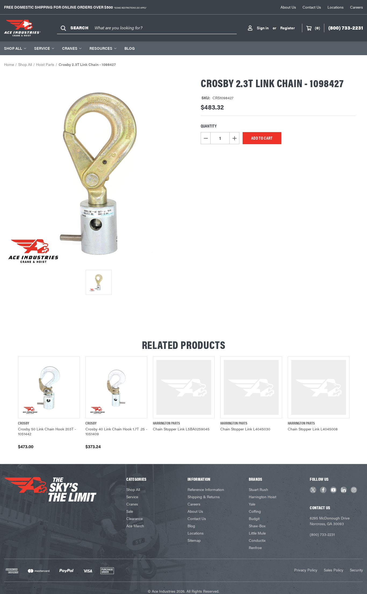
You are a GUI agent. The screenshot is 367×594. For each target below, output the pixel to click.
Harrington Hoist (262, 496)
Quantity (209, 126)
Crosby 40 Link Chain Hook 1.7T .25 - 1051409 (116, 431)
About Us (288, 7)
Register (287, 27)
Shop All (13, 48)
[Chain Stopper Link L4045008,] (318, 387)
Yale (252, 503)
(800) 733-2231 (322, 534)
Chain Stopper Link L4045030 (245, 428)
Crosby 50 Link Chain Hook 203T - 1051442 (47, 431)
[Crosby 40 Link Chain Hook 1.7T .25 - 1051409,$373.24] (116, 387)
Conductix (257, 540)
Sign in (263, 27)
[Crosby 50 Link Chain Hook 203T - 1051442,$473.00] (49, 387)
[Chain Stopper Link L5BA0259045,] (183, 387)
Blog (129, 48)
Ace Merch (135, 525)
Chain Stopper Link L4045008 (313, 428)
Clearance (134, 518)
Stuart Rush (258, 489)
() (317, 27)
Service (42, 48)
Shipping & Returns (204, 496)
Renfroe (255, 547)
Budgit (254, 518)
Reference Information (206, 489)
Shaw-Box (257, 525)
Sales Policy (333, 569)
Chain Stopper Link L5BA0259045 (181, 428)
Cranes (69, 48)
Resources (100, 48)
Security (356, 569)
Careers (356, 7)
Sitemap (194, 540)
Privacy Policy (305, 569)
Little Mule (257, 533)
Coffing (255, 511)
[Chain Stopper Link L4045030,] (251, 387)
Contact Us (312, 7)
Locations (336, 7)
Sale (129, 511)
